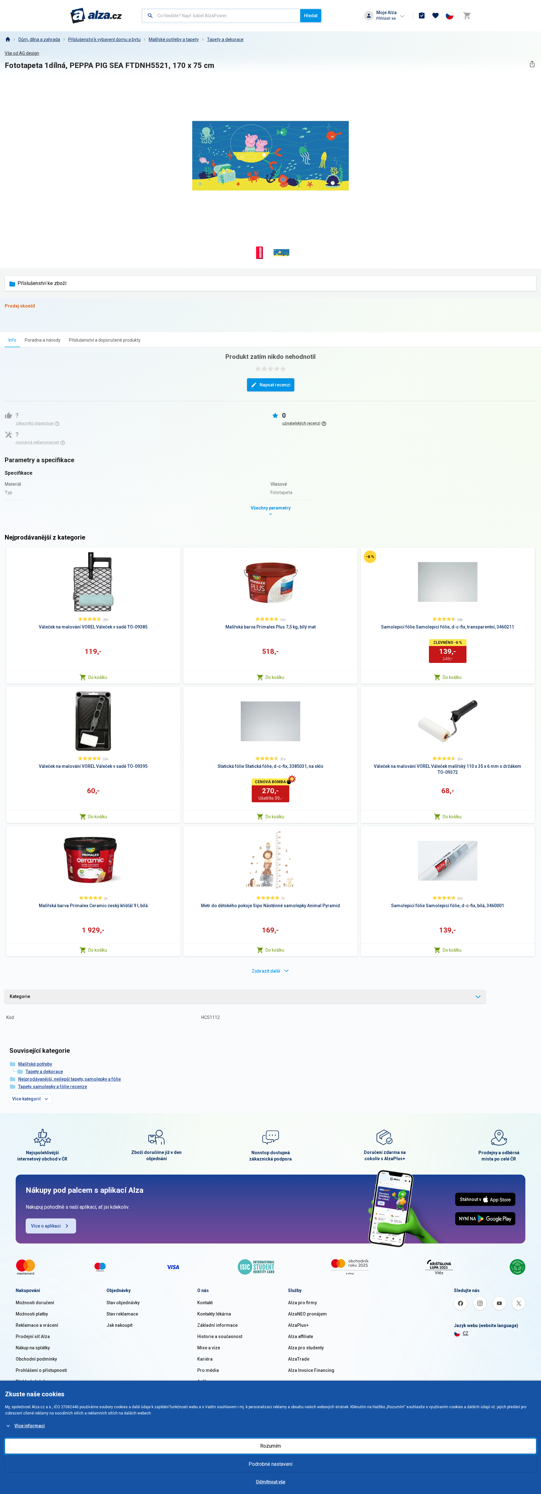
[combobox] (221, 15)
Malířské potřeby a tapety (174, 39)
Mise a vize (208, 1347)
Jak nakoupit (119, 1325)
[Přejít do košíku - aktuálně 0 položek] (467, 15)
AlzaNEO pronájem (307, 1313)
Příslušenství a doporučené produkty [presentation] (105, 340)
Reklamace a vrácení (37, 1325)
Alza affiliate (300, 1336)
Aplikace (206, 1381)
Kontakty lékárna (214, 1313)
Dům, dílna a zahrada (39, 39)
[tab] (12, 340)
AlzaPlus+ (298, 1325)
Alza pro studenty (306, 1347)
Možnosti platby (32, 1313)
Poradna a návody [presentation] (42, 340)
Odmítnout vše (270, 1481)
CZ (465, 1333)
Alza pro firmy (302, 1302)
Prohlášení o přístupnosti (41, 1370)
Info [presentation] (12, 340)
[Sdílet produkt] (532, 64)
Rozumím (270, 1446)
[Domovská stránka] (7, 39)
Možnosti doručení (35, 1302)
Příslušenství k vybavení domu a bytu (104, 39)
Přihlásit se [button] (386, 18)
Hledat (310, 15)
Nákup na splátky (33, 1347)
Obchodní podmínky (36, 1359)
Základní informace (217, 1325)
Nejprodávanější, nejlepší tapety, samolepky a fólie (69, 1079)
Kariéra (205, 1359)
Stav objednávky (123, 1302)
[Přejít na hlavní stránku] (96, 15)
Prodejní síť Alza (33, 1336)
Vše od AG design (22, 53)
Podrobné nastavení (270, 1464)
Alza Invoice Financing (311, 1370)
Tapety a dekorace (225, 39)
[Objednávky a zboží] (421, 15)
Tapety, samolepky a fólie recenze (52, 1086)
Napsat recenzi (275, 384)
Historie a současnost (219, 1336)
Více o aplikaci (46, 1225)
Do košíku (97, 677)
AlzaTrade (298, 1359)
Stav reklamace (122, 1313)
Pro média (208, 1370)
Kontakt (205, 1302)
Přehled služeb (31, 1381)
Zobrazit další (266, 971)
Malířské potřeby (35, 1064)
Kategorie (20, 996)
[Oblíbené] (435, 15)
